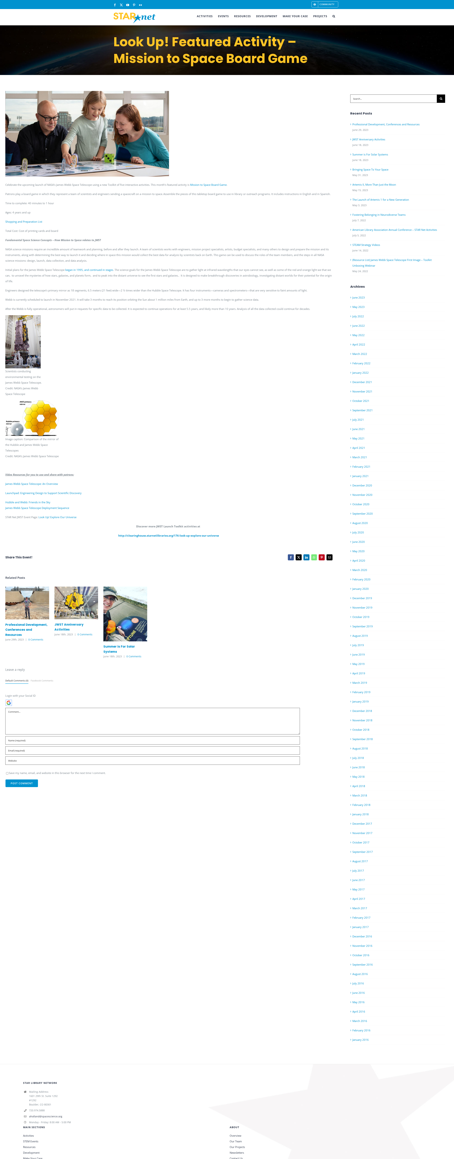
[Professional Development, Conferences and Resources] (27, 603)
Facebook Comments (42, 680)
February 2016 (361, 1030)
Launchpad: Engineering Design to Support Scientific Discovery (43, 493)
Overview (235, 1135)
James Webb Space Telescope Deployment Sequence (37, 508)
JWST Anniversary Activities (71, 603)
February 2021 (361, 466)
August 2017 (360, 861)
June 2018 (358, 767)
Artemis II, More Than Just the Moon (374, 184)
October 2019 (360, 617)
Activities (28, 1135)
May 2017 (358, 889)
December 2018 (362, 711)
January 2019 (360, 701)
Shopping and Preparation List (23, 221)
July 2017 (358, 870)
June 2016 (358, 992)
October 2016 (360, 955)
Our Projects (237, 1147)
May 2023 (358, 307)
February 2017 (361, 917)
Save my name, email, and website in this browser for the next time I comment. (57, 773)
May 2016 (358, 1002)
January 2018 (360, 814)
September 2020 (362, 513)
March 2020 (359, 570)
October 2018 (360, 729)
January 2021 (360, 476)
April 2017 (358, 899)
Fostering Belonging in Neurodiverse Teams (379, 214)
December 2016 (362, 936)
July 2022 (358, 316)
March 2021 (359, 457)
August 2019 (360, 635)
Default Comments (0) (16, 680)
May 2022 (358, 335)
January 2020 (360, 588)
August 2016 (360, 974)
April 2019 (358, 673)
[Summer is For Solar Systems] (125, 614)
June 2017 (358, 880)
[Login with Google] (9, 703)
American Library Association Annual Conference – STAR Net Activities (394, 230)
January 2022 (360, 372)
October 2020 (360, 504)
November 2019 (362, 607)
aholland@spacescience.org (45, 1116)
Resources (29, 1147)
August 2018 (360, 748)
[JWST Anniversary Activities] (76, 603)
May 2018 (358, 776)
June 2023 (358, 297)
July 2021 (358, 419)
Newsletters (237, 1152)
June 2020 (358, 542)
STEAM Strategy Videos (366, 245)
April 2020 (358, 560)
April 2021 (358, 448)
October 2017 (360, 842)
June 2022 (358, 325)
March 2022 (359, 354)
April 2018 (358, 786)
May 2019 (358, 664)
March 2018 (359, 795)
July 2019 (358, 645)
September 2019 (362, 626)
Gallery (32, 603)
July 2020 (358, 532)
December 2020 (362, 485)
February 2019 (361, 692)
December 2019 (362, 598)
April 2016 (358, 1011)
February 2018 (361, 805)
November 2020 (362, 495)
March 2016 (359, 1021)
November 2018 (362, 720)
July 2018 (358, 758)
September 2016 (362, 964)
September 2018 (362, 739)
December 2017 (362, 823)
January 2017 (360, 927)
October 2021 (360, 401)
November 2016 (362, 946)
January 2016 (360, 1039)
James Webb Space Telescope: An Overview (31, 484)
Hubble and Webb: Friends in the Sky (27, 502)
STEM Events (30, 1141)
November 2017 (362, 833)
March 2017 (359, 908)
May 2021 (358, 438)
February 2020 (361, 579)
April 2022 (358, 344)
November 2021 (362, 391)
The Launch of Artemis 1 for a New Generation (380, 199)
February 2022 (361, 363)
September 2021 (362, 410)
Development (31, 1152)
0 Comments (35, 639)
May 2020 (358, 551)
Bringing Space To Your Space (370, 169)
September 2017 (362, 852)
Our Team (236, 1141)
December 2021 (362, 382)
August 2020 (360, 523)
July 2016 (358, 983)
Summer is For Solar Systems (120, 614)
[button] (334, 16)
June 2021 (358, 429)
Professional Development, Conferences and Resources (22, 603)
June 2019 (358, 654)
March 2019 (359, 682)
